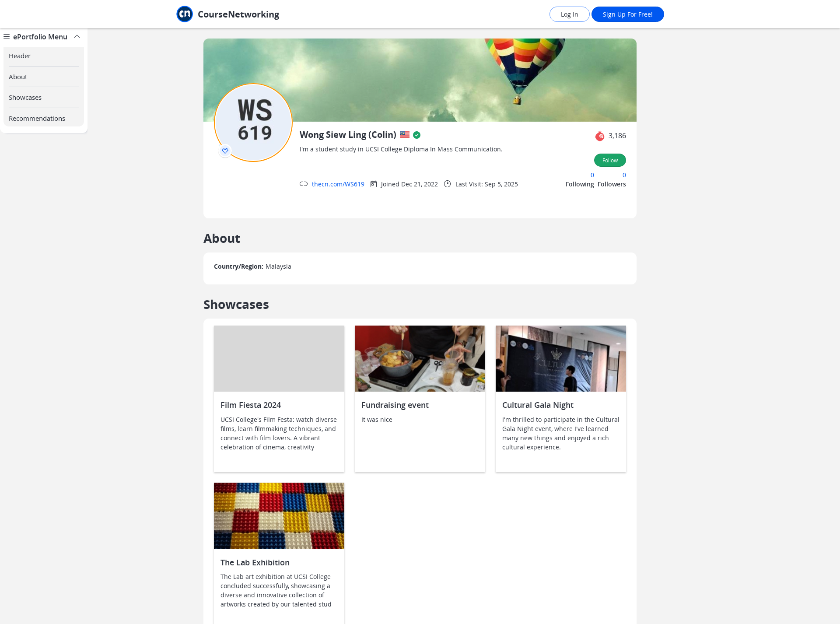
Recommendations (37, 118)
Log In (569, 14)
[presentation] (225, 151)
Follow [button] (610, 160)
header (20, 55)
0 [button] (592, 175)
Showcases (25, 97)
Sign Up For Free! (628, 14)
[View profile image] (253, 122)
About (18, 76)
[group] (44, 326)
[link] (247, 14)
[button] (600, 136)
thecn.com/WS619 (338, 184)
